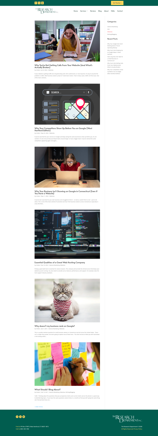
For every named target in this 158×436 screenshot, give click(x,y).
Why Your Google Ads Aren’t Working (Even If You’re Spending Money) (115, 46)
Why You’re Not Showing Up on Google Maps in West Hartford (115, 52)
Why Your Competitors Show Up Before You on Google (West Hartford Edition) (63, 129)
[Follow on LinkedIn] (42, 3)
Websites (50, 70)
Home (76, 11)
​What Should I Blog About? (48, 389)
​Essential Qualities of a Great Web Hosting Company (60, 262)
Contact (120, 11)
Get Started (116, 3)
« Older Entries (39, 407)
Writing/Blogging (70, 392)
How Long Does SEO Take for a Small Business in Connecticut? (115, 58)
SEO (108, 29)
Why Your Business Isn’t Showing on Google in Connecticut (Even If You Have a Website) (66, 192)
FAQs (113, 11)
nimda (38, 70)
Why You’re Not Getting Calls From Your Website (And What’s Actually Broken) (63, 66)
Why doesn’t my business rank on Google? (55, 325)
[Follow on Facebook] (36, 3)
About (106, 11)
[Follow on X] (39, 3)
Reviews (93, 11)
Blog (100, 11)
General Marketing (54, 265)
